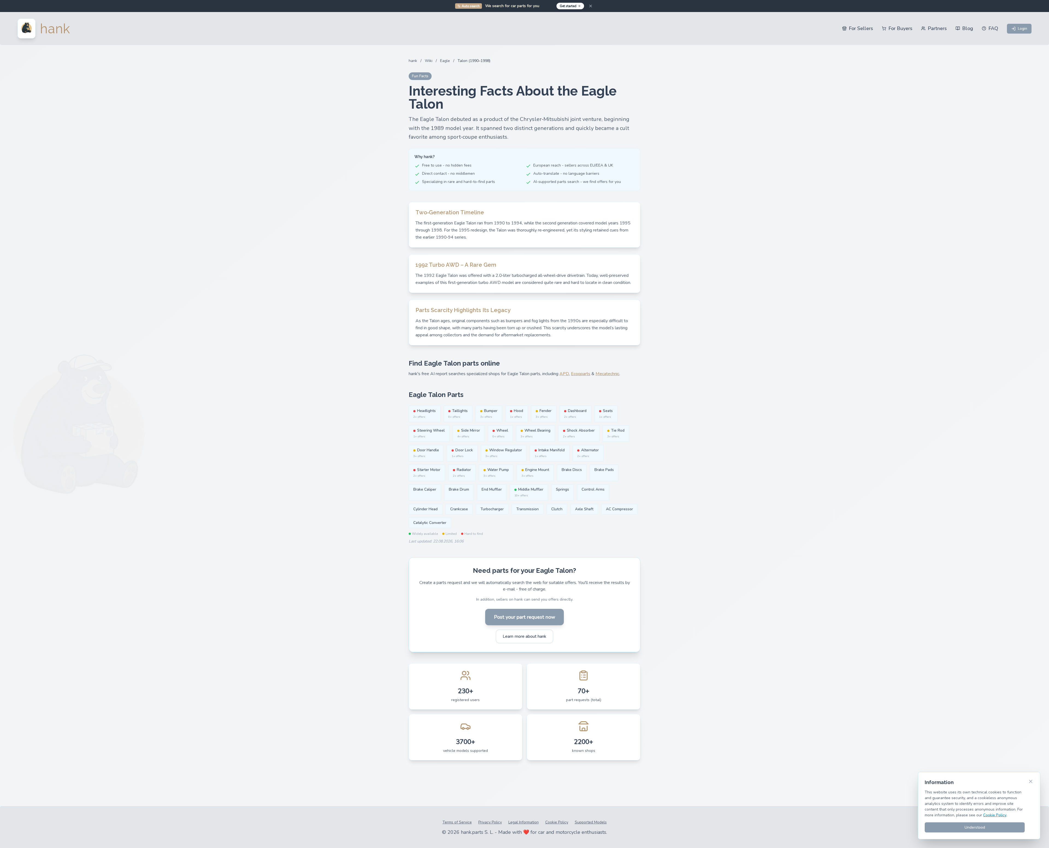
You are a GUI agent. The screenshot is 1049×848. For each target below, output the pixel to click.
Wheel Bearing (535, 433)
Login (1022, 28)
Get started (568, 6)
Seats (606, 413)
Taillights (458, 413)
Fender (544, 413)
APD (564, 374)
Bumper (488, 413)
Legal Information (523, 822)
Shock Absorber (579, 433)
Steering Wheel (429, 433)
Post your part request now (524, 617)
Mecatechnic (607, 374)
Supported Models (591, 822)
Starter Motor (426, 472)
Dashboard (575, 413)
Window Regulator (503, 452)
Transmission (527, 509)
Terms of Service (457, 822)
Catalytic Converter (429, 522)
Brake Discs (572, 469)
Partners (937, 28)
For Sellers (861, 28)
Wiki (428, 60)
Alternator (588, 452)
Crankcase (459, 509)
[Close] (590, 6)
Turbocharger (492, 509)
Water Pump (496, 472)
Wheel (500, 433)
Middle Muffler (528, 492)
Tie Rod (615, 433)
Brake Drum (459, 489)
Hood (516, 413)
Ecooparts (580, 374)
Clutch (556, 509)
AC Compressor (619, 509)
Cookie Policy (556, 822)
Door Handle (426, 452)
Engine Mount (535, 472)
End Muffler (492, 489)
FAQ (993, 28)
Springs (562, 489)
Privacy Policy (490, 822)
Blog (967, 28)
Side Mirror (468, 433)
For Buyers (900, 28)
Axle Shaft (584, 509)
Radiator (462, 472)
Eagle (445, 60)
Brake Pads (604, 469)
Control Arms (593, 489)
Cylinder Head (425, 509)
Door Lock (462, 452)
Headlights (424, 413)
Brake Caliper (424, 489)
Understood (975, 827)
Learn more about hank (524, 636)
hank (413, 60)
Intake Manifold (550, 452)
